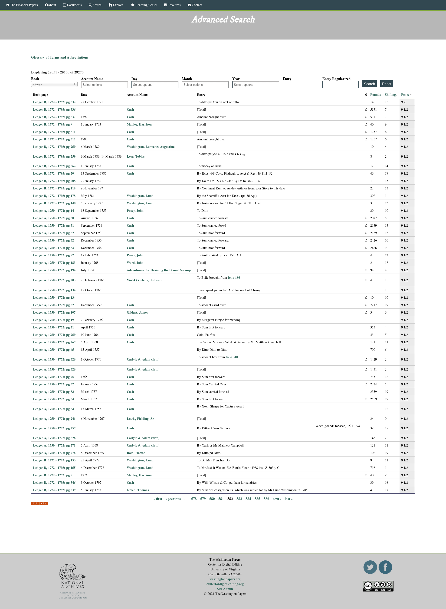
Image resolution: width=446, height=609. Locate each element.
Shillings (391, 94)
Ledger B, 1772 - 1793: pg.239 (54, 489)
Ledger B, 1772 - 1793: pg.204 (54, 173)
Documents (74, 5)
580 (212, 498)
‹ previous (173, 498)
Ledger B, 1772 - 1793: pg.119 (54, 188)
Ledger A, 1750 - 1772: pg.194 (54, 270)
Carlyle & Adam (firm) (143, 359)
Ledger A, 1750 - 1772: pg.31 (53, 225)
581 (221, 498)
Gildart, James (137, 312)
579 (203, 498)
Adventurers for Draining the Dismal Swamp (159, 270)
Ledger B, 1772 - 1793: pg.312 (54, 139)
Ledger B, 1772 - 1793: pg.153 (54, 460)
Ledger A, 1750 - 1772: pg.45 (53, 349)
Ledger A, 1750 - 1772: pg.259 (54, 334)
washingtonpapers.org (225, 578)
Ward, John (135, 262)
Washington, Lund (140, 195)
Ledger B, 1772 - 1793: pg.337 (54, 116)
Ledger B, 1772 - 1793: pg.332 (54, 101)
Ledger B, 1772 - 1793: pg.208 (54, 180)
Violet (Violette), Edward (145, 280)
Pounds (375, 94)
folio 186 (234, 277)
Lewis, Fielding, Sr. (140, 418)
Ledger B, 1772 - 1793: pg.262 (54, 165)
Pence (405, 94)
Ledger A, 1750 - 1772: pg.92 (53, 255)
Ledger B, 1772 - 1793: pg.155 (54, 467)
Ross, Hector (136, 452)
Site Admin (225, 588)
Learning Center (146, 5)
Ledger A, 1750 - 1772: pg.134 (54, 290)
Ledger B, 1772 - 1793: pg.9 (52, 124)
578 (194, 498)
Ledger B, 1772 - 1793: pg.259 (54, 156)
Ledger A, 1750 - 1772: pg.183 (54, 262)
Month (187, 78)
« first (157, 498)
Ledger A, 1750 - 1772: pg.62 (53, 304)
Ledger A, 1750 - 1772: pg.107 (54, 312)
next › (277, 498)
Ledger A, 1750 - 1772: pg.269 (54, 342)
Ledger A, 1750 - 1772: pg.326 (54, 359)
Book (35, 78)
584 (248, 498)
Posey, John (135, 210)
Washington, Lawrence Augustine (150, 146)
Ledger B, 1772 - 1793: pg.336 (54, 109)
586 (266, 498)
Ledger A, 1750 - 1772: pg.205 (54, 280)
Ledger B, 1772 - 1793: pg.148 (54, 203)
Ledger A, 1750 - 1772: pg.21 (53, 327)
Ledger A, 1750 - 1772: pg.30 (53, 217)
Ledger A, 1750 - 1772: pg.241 (54, 418)
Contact (196, 5)
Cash (130, 109)
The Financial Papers (23, 5)
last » (289, 498)
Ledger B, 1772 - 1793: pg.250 (54, 146)
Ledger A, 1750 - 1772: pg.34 (53, 399)
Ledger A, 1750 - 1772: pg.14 (53, 210)
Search (97, 5)
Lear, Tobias (136, 156)
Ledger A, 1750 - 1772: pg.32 (53, 232)
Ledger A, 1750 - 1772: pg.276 (54, 452)
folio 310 (232, 356)
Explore (117, 5)
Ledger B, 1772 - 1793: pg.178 (54, 195)
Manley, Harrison (139, 124)
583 (239, 498)
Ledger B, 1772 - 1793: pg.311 (54, 131)
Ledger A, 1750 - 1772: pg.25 (53, 376)
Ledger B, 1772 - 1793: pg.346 (54, 482)
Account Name (92, 78)
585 (257, 498)
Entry (287, 78)
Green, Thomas (138, 489)
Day (134, 78)
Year (236, 78)
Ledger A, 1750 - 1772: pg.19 (53, 319)
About (52, 5)
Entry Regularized (336, 78)
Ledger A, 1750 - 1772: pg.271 (54, 445)
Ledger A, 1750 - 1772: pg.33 (53, 247)
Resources (173, 5)
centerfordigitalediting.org (225, 583)
